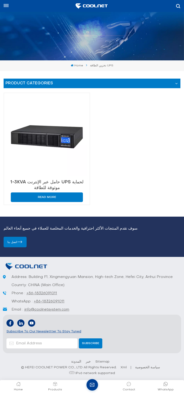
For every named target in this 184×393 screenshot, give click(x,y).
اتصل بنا (12, 242)
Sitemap (102, 361)
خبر (88, 361)
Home (78, 65)
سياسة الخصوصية (147, 367)
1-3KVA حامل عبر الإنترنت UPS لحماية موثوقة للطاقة (46, 185)
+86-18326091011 (41, 293)
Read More (47, 197)
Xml (124, 367)
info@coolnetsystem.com (46, 309)
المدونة (76, 361)
